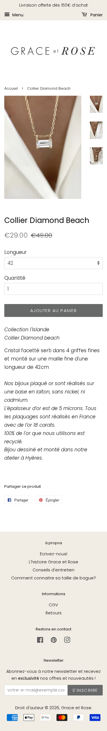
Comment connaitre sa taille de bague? (53, 578)
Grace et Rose (76, 708)
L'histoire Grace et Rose (53, 562)
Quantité (14, 278)
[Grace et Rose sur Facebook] (40, 641)
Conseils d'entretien (53, 570)
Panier (96, 14)
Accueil (11, 88)
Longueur (15, 252)
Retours (54, 613)
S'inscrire (85, 690)
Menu (17, 14)
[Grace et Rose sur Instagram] (67, 641)
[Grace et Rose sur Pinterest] (54, 641)
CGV (53, 605)
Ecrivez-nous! (53, 554)
